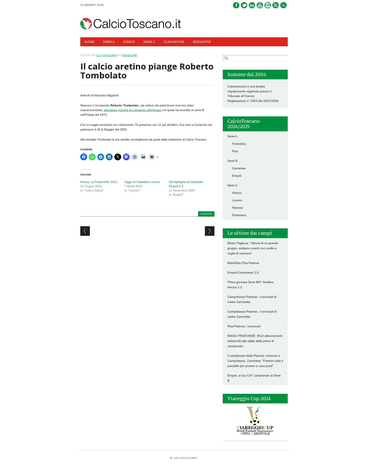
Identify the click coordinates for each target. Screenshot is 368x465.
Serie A (232, 136)
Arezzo (206, 213)
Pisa (235, 151)
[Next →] (209, 231)
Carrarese (239, 168)
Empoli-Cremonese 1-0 (243, 272)
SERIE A (109, 42)
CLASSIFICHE (174, 42)
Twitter (244, 5)
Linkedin (252, 5)
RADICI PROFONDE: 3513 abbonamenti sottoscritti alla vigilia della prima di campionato (254, 341)
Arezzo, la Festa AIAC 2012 (98, 182)
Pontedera (239, 215)
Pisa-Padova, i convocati (243, 326)
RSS (275, 5)
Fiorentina (239, 143)
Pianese (237, 207)
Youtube (260, 5)
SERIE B (129, 42)
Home (89, 42)
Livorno (237, 200)
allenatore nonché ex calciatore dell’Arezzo (133, 110)
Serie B (232, 160)
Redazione (202, 42)
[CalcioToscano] (130, 28)
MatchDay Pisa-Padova (243, 263)
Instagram (267, 5)
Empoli (236, 175)
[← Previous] (85, 231)
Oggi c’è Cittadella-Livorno (142, 182)
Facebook (236, 5)
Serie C (232, 185)
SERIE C (149, 42)
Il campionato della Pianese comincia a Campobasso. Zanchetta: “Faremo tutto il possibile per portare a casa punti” (255, 361)
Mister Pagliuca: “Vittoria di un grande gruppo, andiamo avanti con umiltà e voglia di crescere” (252, 248)
